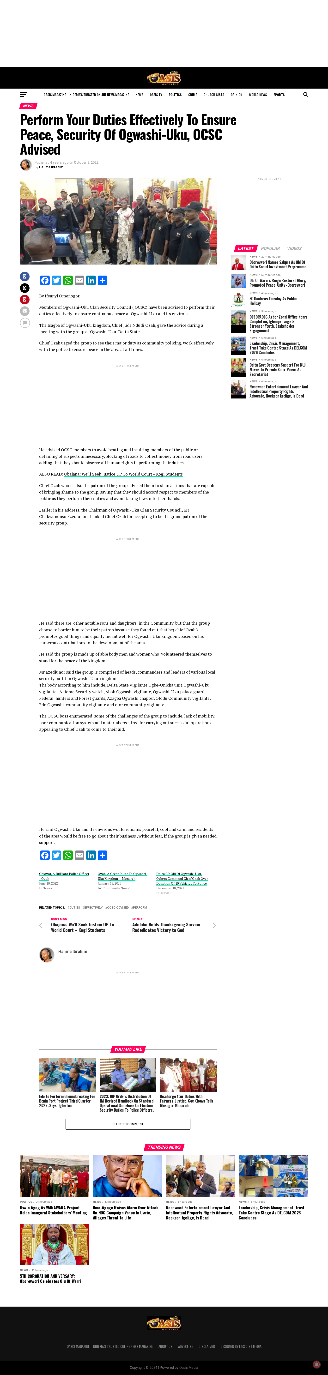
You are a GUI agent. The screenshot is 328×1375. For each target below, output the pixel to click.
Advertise (185, 1346)
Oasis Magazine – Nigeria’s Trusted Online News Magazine (86, 94)
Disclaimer (207, 1346)
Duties (74, 907)
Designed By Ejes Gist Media (241, 1346)
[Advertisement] (164, 33)
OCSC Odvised (118, 907)
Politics (175, 94)
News (139, 94)
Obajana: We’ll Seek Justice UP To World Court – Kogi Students (123, 474)
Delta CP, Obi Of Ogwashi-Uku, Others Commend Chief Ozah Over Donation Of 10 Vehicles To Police (182, 878)
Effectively (93, 907)
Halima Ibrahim (51, 167)
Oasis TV (156, 94)
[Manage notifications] (317, 1364)
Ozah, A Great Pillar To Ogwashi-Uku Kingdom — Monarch (122, 876)
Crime (192, 94)
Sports (279, 94)
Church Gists (214, 94)
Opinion (236, 94)
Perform (140, 907)
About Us (165, 1346)
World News (258, 94)
